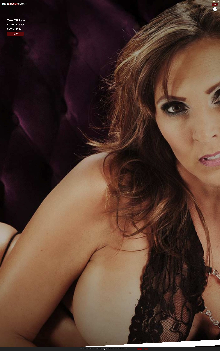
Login (215, 4)
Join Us (15, 34)
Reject (146, 349)
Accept (139, 349)
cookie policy (105, 349)
